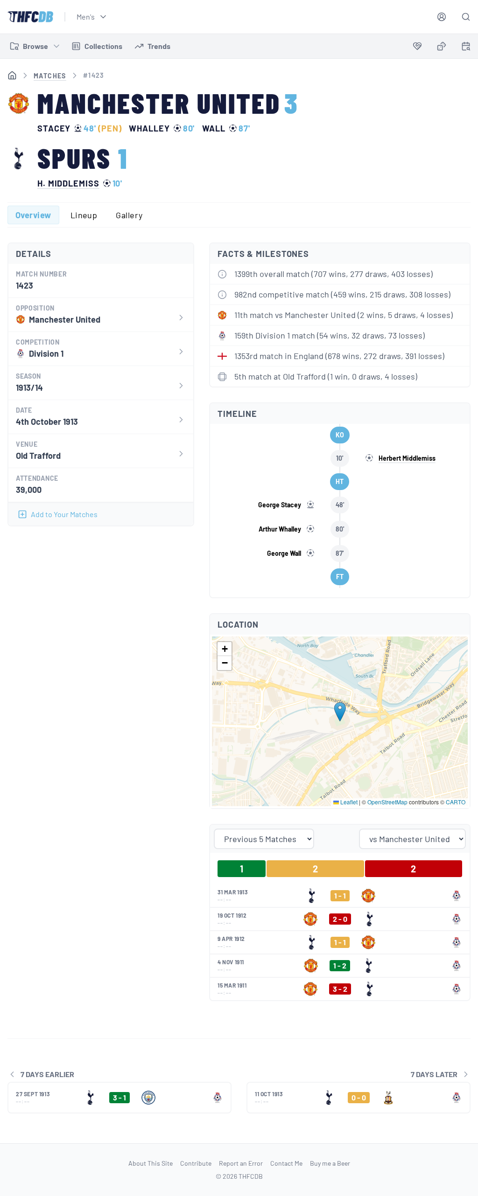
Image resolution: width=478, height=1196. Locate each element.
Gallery (129, 215)
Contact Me (286, 1163)
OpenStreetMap (387, 802)
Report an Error (241, 1163)
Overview (33, 215)
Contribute (195, 1163)
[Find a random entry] (441, 46)
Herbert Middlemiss (407, 458)
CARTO (455, 802)
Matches (50, 76)
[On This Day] (466, 47)
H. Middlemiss (68, 183)
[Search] (466, 16)
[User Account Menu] (441, 16)
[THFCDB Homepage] (30, 16)
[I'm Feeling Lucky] (441, 46)
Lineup (84, 215)
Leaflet (348, 802)
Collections (103, 45)
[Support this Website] (417, 46)
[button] (340, 711)
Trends (159, 45)
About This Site (150, 1163)
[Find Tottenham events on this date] (466, 46)
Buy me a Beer (330, 1163)
